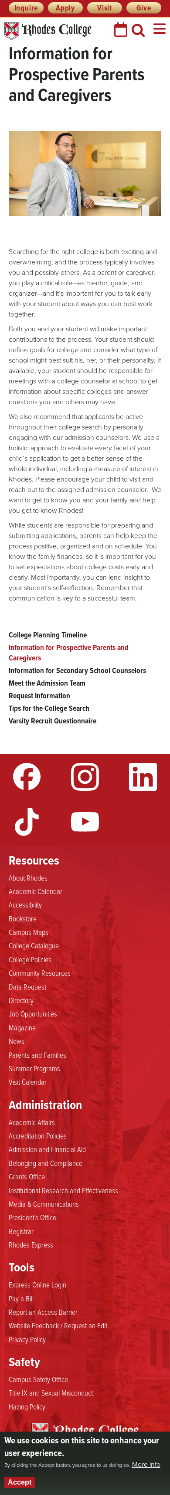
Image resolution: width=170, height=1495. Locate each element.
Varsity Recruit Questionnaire (52, 720)
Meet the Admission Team (47, 683)
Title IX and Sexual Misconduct (51, 1392)
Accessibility (25, 904)
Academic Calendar (35, 891)
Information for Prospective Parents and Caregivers (69, 652)
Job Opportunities (33, 1013)
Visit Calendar (28, 1081)
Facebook (27, 777)
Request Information (39, 695)
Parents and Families (37, 1054)
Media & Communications (44, 1203)
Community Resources (40, 972)
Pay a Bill (21, 1298)
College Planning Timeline (48, 634)
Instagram (85, 777)
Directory (21, 1000)
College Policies (30, 959)
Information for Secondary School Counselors (77, 670)
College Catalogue (34, 945)
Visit (104, 7)
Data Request (27, 986)
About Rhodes (28, 877)
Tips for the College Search (49, 708)
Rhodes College (48, 31)
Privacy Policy (27, 1339)
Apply (65, 7)
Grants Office (27, 1176)
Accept (19, 1482)
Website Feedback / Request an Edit (58, 1325)
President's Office (32, 1217)
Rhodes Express (31, 1244)
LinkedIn (143, 777)
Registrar (21, 1231)
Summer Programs (34, 1068)
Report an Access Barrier (43, 1312)
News (16, 1041)
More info (146, 1465)
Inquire (26, 7)
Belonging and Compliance (45, 1163)
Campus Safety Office (38, 1379)
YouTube (85, 822)
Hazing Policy (27, 1406)
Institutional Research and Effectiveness (63, 1190)
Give (143, 7)
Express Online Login (37, 1284)
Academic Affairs (32, 1122)
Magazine (22, 1027)
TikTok (27, 822)
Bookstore (23, 918)
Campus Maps (28, 932)
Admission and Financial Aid (47, 1149)
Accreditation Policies (38, 1135)
